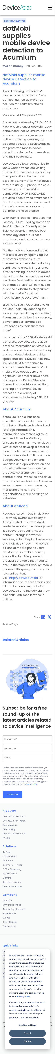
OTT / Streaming (12, 869)
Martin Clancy (13, 66)
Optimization (10, 856)
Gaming (7, 877)
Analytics (8, 860)
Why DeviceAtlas (12, 904)
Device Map (9, 829)
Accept (27, 1033)
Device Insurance (12, 886)
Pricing (6, 837)
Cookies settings (27, 1025)
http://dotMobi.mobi (23, 578)
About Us (8, 900)
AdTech (7, 852)
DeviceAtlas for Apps (14, 820)
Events (6, 917)
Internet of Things (12, 864)
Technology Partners (14, 909)
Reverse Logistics (12, 882)
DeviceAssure (10, 825)
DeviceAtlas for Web (14, 816)
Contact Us (9, 926)
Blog (6, 20)
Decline (27, 1041)
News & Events (17, 20)
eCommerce (10, 873)
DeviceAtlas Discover (14, 833)
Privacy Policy (23, 996)
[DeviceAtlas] (17, 9)
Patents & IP (9, 913)
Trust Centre (10, 922)
